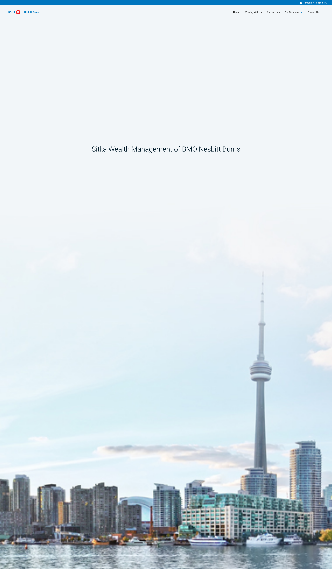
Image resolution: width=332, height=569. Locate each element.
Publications (273, 12)
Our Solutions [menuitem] (292, 13)
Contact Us (313, 12)
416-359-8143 (320, 3)
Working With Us (253, 12)
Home (236, 12)
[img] (166, 284)
